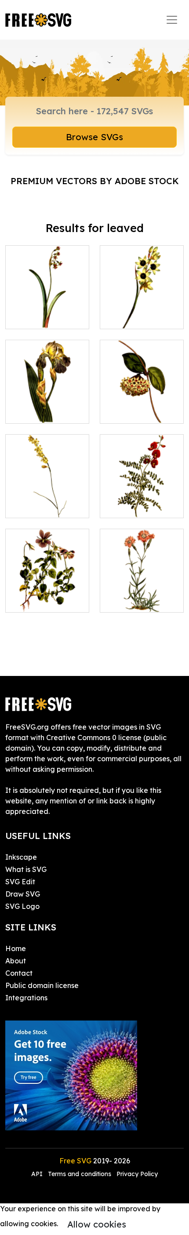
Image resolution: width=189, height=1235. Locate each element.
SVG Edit (20, 881)
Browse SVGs (94, 136)
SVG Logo (22, 906)
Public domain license (42, 985)
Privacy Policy (137, 1174)
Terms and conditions (79, 1174)
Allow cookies (96, 1224)
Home (15, 948)
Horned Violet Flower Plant (47, 595)
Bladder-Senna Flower (142, 500)
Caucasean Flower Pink (142, 595)
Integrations (26, 997)
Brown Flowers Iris (46, 411)
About (15, 960)
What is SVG (26, 869)
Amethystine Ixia (138, 316)
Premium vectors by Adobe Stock (95, 180)
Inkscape (21, 857)
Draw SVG (22, 894)
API (37, 1174)
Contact (19, 973)
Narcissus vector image (47, 311)
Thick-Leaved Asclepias (142, 406)
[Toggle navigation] (172, 19)
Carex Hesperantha (47, 500)
